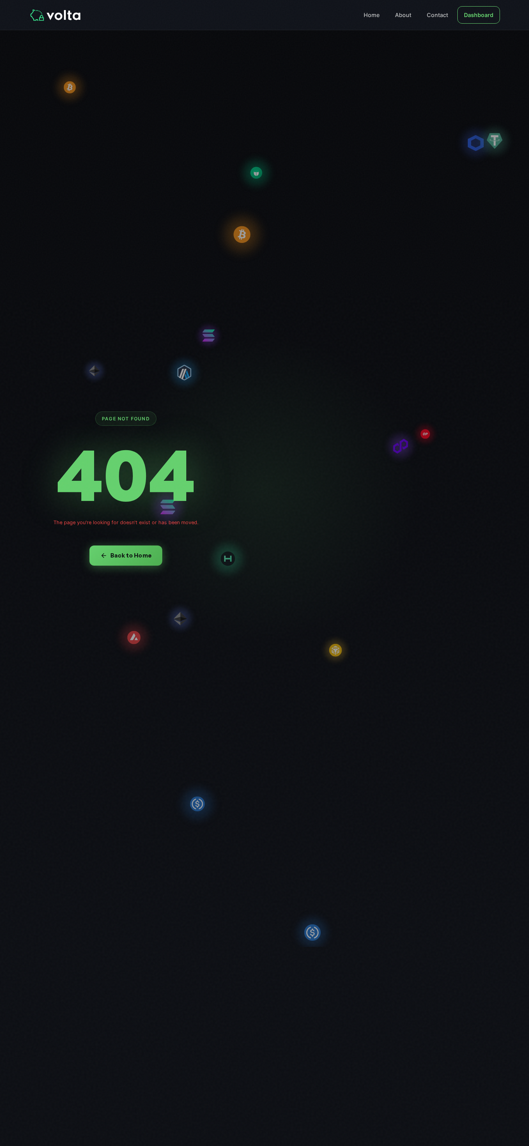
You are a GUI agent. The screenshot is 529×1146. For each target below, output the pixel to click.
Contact (437, 15)
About (403, 15)
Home (372, 15)
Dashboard (478, 15)
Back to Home (130, 555)
